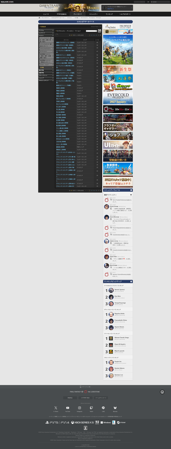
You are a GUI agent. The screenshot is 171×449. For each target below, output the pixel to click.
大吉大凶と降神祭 (61, 141)
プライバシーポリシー (76, 416)
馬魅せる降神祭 (60, 90)
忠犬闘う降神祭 (60, 120)
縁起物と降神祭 (60, 147)
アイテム (41, 30)
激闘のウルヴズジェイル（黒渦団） (65, 42)
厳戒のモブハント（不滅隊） (64, 85)
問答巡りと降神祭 (61, 149)
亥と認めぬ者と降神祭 (62, 123)
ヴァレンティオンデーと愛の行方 (65, 186)
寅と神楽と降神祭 (61, 133)
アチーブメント (43, 75)
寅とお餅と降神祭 (61, 136)
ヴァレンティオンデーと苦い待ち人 (65, 159)
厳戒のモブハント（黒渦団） (64, 55)
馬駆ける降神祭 (60, 93)
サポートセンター (86, 416)
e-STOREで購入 (85, 398)
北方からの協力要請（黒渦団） (64, 48)
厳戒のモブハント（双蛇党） (64, 70)
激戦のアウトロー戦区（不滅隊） (65, 75)
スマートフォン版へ (86, 386)
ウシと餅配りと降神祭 (62, 131)
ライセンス (94, 416)
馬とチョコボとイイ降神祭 (63, 98)
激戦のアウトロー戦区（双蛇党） (65, 60)
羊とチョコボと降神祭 (62, 104)
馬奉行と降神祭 (60, 88)
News (56, 411)
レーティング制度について (55, 416)
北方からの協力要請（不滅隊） (64, 78)
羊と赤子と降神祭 (61, 106)
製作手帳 (41, 70)
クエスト (41, 35)
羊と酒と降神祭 (60, 109)
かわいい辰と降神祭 (61, 144)
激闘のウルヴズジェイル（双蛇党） (65, 57)
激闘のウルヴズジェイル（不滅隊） (65, 73)
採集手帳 (41, 72)
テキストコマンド (43, 80)
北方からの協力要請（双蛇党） (64, 63)
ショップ (41, 78)
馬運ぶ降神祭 (59, 96)
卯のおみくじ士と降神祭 (62, 139)
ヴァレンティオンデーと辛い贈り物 (65, 156)
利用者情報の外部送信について (115, 416)
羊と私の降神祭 (60, 112)
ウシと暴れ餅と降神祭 (62, 128)
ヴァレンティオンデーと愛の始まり (65, 183)
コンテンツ (42, 33)
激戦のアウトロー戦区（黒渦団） (65, 45)
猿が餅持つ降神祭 (61, 115)
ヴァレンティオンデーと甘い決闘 (65, 162)
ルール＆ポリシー (102, 416)
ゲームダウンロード (101, 398)
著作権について (66, 416)
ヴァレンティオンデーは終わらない (65, 164)
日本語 (154, 2)
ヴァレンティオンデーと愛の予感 (65, 167)
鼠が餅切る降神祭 (61, 125)
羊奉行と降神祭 (60, 101)
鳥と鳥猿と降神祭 (61, 117)
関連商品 (70, 398)
